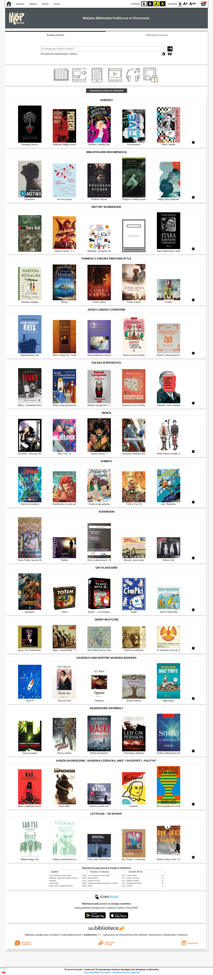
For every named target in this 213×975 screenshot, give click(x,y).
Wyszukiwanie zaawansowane (54, 53)
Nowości (20, 4)
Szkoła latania (93, 878)
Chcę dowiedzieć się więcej (97, 972)
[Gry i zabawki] (151, 82)
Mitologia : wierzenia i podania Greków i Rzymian (67, 878)
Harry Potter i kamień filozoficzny (61, 886)
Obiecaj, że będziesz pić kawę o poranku (103, 883)
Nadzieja (53, 880)
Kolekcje (73, 53)
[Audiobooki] (79, 82)
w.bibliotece (91, 934)
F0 (180, 3)
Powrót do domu (94, 880)
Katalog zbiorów (55, 35)
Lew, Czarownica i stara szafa (60, 875)
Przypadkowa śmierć (134, 883)
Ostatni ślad (54, 883)
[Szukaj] (169, 48)
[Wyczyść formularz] (163, 54)
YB (156, 3)
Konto (57, 4)
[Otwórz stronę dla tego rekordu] (30, 124)
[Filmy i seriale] (115, 82)
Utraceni (130, 886)
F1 (185, 3)
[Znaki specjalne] (169, 54)
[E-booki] (97, 82)
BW (150, 3)
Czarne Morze (132, 875)
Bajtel (90, 886)
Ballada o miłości (133, 880)
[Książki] (61, 82)
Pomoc (45, 4)
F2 (192, 3)
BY (162, 3)
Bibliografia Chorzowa (157, 35)
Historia (33, 4)
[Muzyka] (133, 82)
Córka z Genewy (133, 878)
